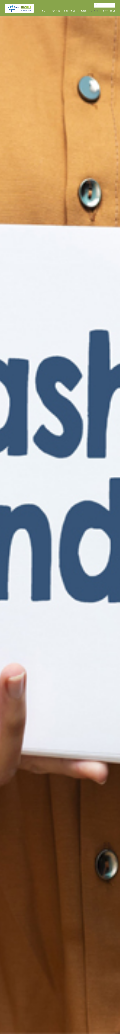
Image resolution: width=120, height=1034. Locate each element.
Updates (95, 11)
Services (83, 11)
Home (44, 11)
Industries (69, 11)
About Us (55, 11)
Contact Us (109, 11)
